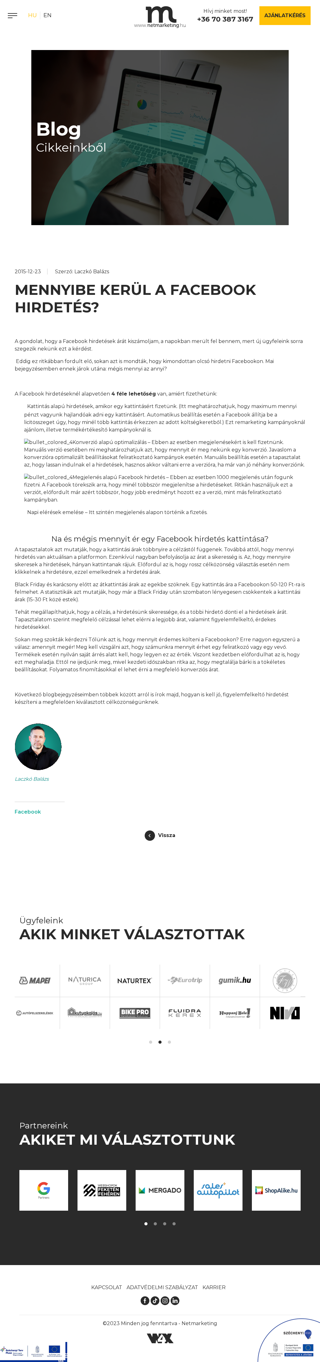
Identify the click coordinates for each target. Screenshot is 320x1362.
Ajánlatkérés (285, 15)
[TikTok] (155, 1300)
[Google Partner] (43, 1190)
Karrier (214, 1287)
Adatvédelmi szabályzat (162, 1287)
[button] (150, 1042)
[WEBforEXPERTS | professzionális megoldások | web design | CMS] (160, 1338)
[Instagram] (165, 1300)
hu (32, 15)
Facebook (28, 812)
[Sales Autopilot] (218, 1190)
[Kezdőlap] (160, 17)
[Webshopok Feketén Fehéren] (102, 1190)
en (47, 15)
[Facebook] (145, 1300)
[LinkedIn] (175, 1300)
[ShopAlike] (276, 1190)
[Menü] (12, 15)
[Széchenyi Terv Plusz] (33, 1352)
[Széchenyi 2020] (289, 1340)
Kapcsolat (106, 1287)
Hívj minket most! (225, 15)
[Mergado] (160, 1190)
